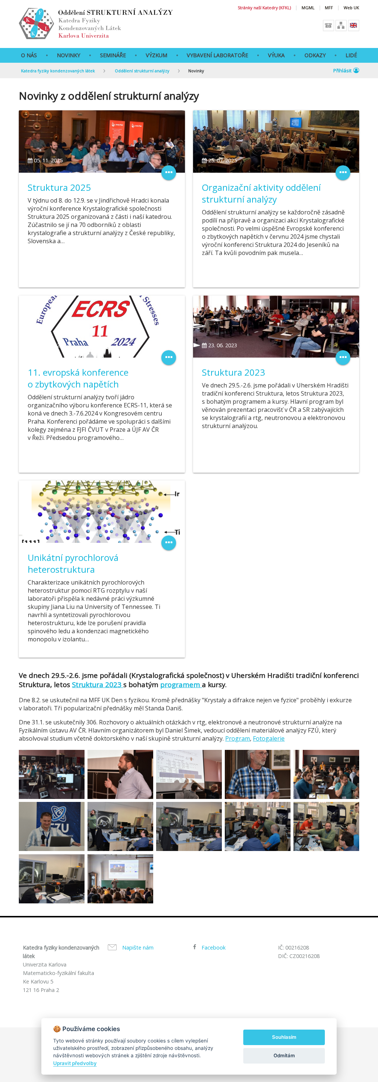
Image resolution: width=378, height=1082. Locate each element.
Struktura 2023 (233, 372)
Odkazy (315, 55)
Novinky (68, 55)
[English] (353, 25)
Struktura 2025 (59, 187)
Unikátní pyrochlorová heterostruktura (73, 563)
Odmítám (284, 1055)
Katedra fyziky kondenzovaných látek (58, 70)
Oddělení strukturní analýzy (141, 70)
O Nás (29, 55)
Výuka (276, 55)
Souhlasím (284, 1037)
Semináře (113, 55)
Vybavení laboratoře (217, 55)
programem (181, 684)
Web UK (351, 8)
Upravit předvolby (75, 1063)
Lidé (351, 55)
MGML (308, 8)
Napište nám (138, 947)
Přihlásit (342, 70)
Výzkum (156, 55)
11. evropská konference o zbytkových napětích (78, 378)
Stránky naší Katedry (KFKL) (264, 8)
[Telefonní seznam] (328, 25)
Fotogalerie (269, 738)
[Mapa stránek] (341, 25)
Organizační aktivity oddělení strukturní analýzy (261, 193)
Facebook (214, 947)
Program (237, 738)
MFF (329, 8)
